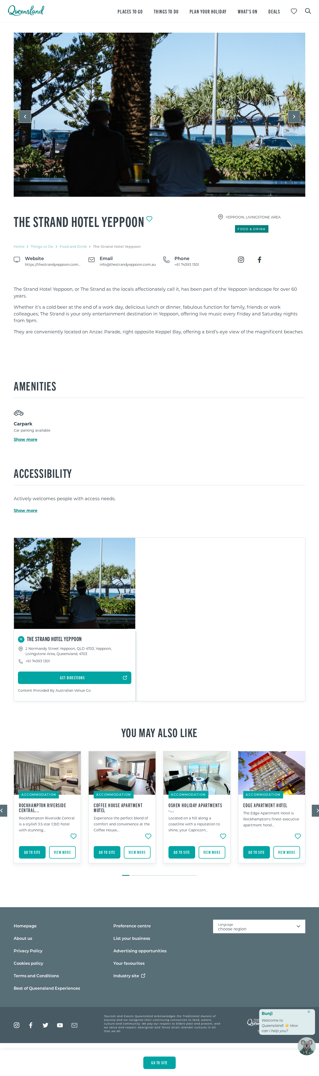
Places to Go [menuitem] (130, 11)
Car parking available (32, 430)
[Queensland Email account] (74, 1025)
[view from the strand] (159, 115)
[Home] (26, 14)
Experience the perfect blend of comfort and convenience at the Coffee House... (122, 824)
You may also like (159, 732)
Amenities (35, 385)
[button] (25, 116)
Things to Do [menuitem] (166, 11)
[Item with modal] (159, 115)
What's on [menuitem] (247, 11)
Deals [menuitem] (274, 11)
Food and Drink (73, 246)
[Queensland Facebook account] (31, 1025)
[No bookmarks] (294, 11)
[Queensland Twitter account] (45, 1025)
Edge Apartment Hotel (265, 805)
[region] (159, 310)
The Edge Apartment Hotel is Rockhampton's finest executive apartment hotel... (271, 819)
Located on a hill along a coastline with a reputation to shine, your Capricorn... (194, 824)
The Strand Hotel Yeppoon (79, 221)
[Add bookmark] (149, 219)
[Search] (308, 10)
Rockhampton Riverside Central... (42, 808)
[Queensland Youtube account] (60, 1025)
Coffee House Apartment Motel (118, 808)
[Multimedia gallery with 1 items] (159, 119)
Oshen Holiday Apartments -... (195, 808)
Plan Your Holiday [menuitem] (208, 11)
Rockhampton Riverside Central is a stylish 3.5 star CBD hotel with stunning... (47, 824)
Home (19, 246)
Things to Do (42, 246)
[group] (47, 811)
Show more (25, 439)
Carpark (23, 424)
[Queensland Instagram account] (16, 1025)
